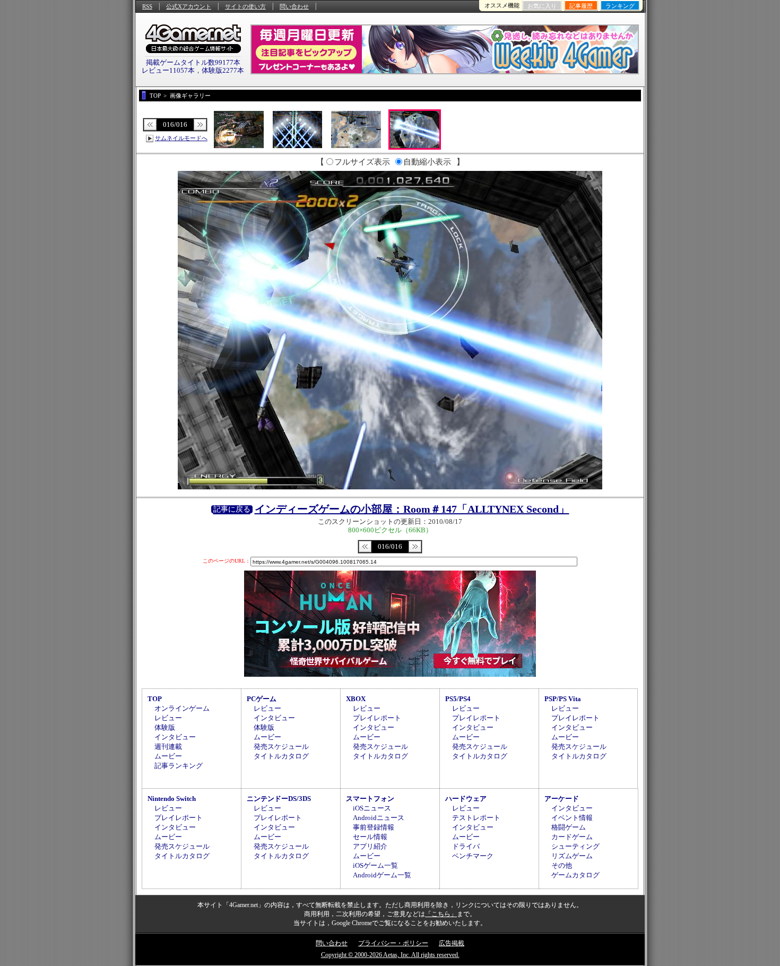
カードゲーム (572, 837)
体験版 (164, 727)
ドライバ (466, 846)
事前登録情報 (373, 827)
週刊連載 (168, 747)
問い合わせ (294, 6)
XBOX (356, 699)
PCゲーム (261, 699)
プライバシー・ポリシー (393, 943)
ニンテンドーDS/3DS (279, 799)
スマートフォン (370, 799)
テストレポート (476, 818)
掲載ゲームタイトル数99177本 (193, 62)
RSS (147, 6)
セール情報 (370, 837)
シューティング (575, 846)
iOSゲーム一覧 (375, 865)
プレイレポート (377, 718)
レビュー (168, 718)
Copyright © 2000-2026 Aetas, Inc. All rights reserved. (390, 955)
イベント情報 (572, 818)
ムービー (168, 756)
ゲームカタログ (575, 875)
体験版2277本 (223, 70)
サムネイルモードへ (181, 138)
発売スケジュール (281, 747)
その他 (561, 865)
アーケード (561, 799)
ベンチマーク (472, 856)
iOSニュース (372, 808)
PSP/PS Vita (562, 699)
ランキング (620, 6)
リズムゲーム (572, 856)
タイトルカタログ (281, 756)
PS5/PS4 (458, 699)
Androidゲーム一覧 (382, 875)
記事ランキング (178, 766)
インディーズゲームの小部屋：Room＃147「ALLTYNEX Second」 (412, 509)
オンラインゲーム (182, 708)
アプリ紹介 (370, 846)
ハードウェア (466, 799)
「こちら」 (441, 914)
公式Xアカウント (188, 6)
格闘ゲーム (568, 827)
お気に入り (542, 6)
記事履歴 (581, 6)
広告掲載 (451, 943)
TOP (155, 699)
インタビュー (175, 737)
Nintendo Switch (172, 799)
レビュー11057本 (168, 70)
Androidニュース (378, 818)
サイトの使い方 (245, 6)
